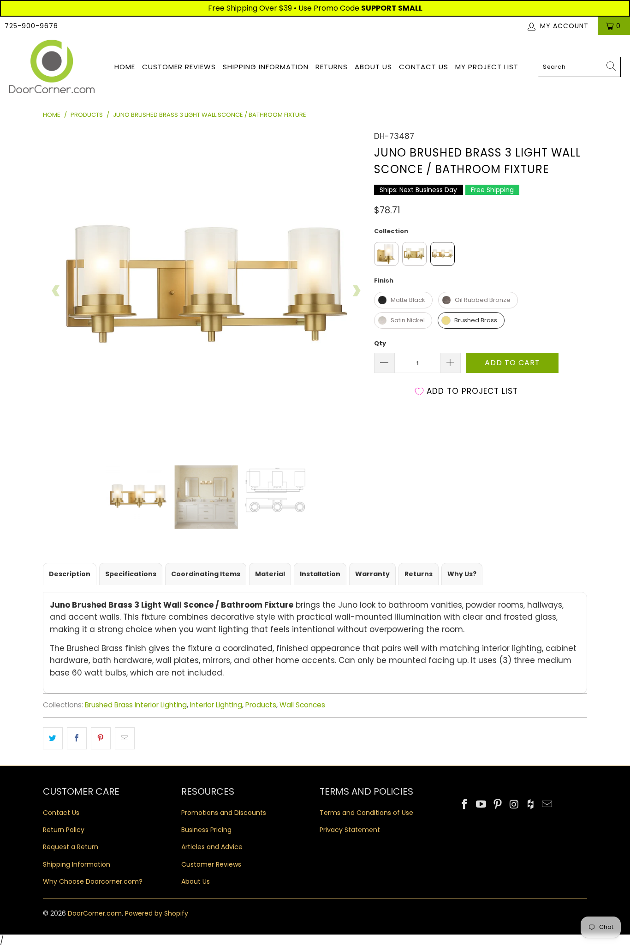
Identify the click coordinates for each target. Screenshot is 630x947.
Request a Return (70, 846)
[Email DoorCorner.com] (547, 805)
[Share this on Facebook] (77, 738)
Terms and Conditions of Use (366, 812)
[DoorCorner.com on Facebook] (465, 805)
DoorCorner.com (95, 913)
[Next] (356, 291)
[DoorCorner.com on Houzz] (531, 805)
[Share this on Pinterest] (101, 738)
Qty (380, 343)
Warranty (372, 574)
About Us (373, 67)
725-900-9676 (31, 25)
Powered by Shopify (156, 913)
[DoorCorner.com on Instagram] (514, 805)
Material (270, 574)
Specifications (130, 574)
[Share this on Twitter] (53, 738)
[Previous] (56, 291)
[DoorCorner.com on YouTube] (481, 805)
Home (124, 67)
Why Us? (461, 574)
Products (260, 705)
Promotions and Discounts (223, 812)
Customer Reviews (179, 67)
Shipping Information (266, 67)
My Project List (486, 67)
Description (69, 574)
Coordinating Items (205, 574)
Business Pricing (206, 829)
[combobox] (579, 67)
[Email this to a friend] (125, 738)
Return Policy (63, 829)
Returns (331, 67)
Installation (320, 574)
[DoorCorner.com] (52, 67)
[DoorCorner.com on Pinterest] (498, 805)
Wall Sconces (302, 705)
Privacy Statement (350, 829)
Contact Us (423, 67)
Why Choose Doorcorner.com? (93, 881)
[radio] (386, 254)
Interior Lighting (216, 705)
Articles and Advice (212, 846)
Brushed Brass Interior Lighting (136, 705)
